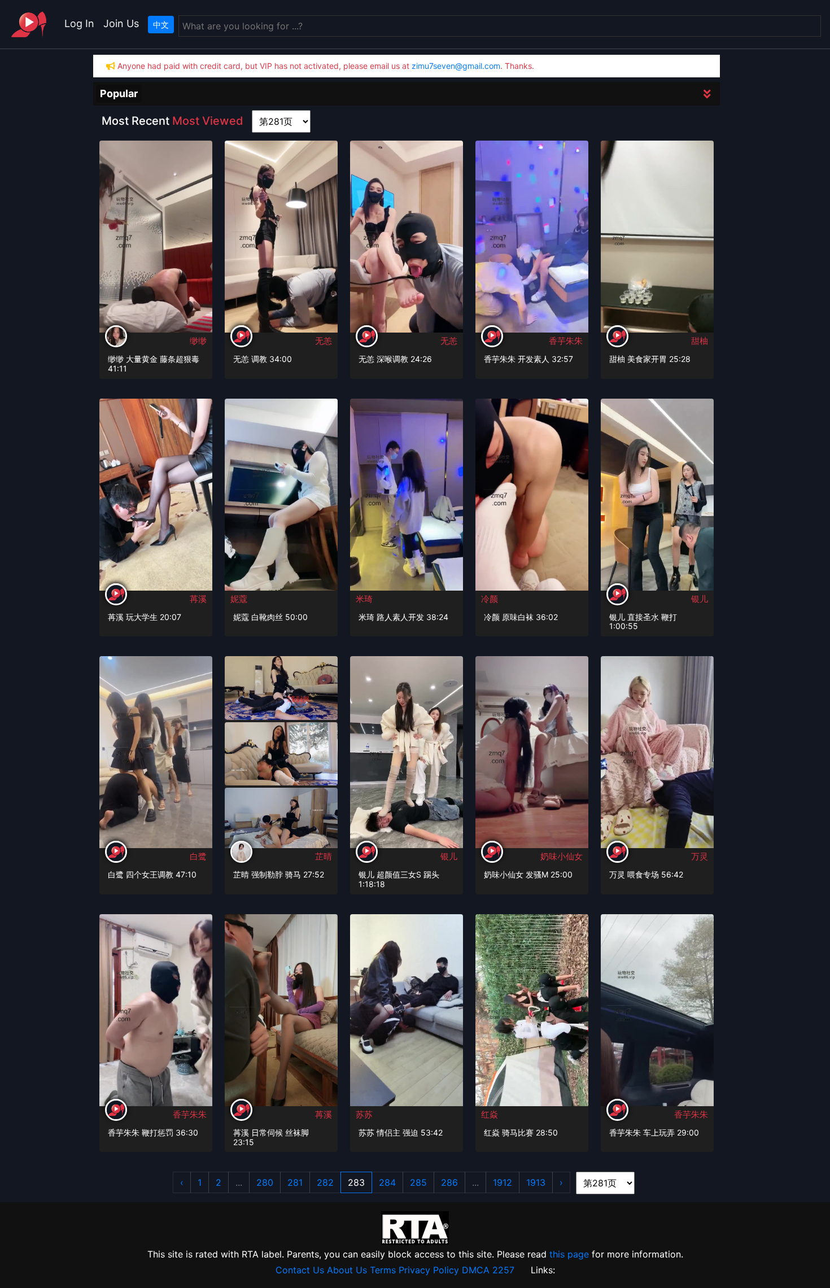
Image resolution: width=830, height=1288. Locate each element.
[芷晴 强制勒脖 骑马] (281, 687)
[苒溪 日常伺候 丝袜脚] (281, 1013)
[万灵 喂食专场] (657, 756)
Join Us (121, 23)
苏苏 (364, 1114)
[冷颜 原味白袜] (531, 498)
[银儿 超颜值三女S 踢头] (406, 755)
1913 (535, 1182)
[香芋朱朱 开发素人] (531, 240)
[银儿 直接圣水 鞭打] (657, 498)
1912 (502, 1182)
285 (418, 1182)
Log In (79, 23)
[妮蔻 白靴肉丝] (281, 498)
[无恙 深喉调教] (406, 240)
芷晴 (323, 856)
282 (325, 1182)
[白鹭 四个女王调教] (155, 756)
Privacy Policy (429, 1270)
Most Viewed (207, 121)
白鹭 (198, 856)
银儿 (699, 598)
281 (295, 1182)
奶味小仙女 (561, 856)
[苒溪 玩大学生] (155, 498)
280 (264, 1182)
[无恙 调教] (281, 240)
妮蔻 (238, 598)
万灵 (699, 856)
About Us (347, 1270)
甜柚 (699, 340)
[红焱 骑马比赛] (531, 1013)
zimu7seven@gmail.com (456, 66)
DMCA (476, 1270)
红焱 (489, 1114)
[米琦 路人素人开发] (406, 498)
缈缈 (198, 340)
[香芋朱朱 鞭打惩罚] (155, 1014)
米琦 (364, 598)
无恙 (323, 340)
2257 (503, 1270)
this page (569, 1254)
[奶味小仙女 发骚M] (531, 756)
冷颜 (489, 598)
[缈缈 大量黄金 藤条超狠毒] (155, 240)
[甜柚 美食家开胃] (657, 240)
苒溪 (198, 598)
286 (449, 1182)
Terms (383, 1270)
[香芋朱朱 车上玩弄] (657, 1014)
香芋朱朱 (566, 340)
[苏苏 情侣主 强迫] (406, 1013)
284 (387, 1182)
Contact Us (300, 1270)
